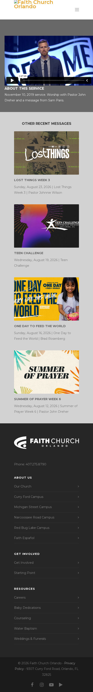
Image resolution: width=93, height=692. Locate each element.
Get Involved (24, 563)
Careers (20, 597)
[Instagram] (41, 685)
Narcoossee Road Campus (34, 517)
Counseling (22, 618)
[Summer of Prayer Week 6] (46, 372)
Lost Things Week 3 (32, 180)
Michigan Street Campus (33, 507)
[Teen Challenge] (46, 226)
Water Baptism (25, 628)
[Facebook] (32, 685)
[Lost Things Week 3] (46, 153)
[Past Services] (60, 685)
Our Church (22, 486)
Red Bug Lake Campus (31, 528)
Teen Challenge (28, 253)
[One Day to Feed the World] (46, 299)
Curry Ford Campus (28, 497)
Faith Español (24, 538)
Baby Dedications (27, 608)
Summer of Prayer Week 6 (37, 399)
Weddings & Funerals (30, 639)
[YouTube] (51, 685)
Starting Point (24, 573)
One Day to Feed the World (40, 326)
